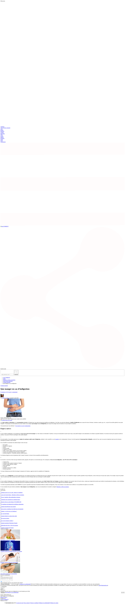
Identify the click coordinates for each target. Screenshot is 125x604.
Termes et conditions (34, 602)
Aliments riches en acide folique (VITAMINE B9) (11, 501)
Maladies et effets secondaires (9, 379)
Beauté (2, 130)
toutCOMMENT (6, 377)
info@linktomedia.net (103, 585)
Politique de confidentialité (44, 602)
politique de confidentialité (25, 584)
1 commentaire (14, 392)
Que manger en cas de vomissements (22, 425)
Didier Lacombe (5, 397)
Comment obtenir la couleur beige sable (9, 516)
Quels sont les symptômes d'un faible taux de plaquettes (12, 509)
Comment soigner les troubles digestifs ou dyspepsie (11, 551)
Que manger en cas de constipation (8, 540)
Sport (2, 140)
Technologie (3, 141)
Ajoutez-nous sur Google (7, 420)
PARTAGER (3, 368)
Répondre (3, 592)
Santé (2, 139)
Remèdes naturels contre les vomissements (9, 562)
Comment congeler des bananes (7, 527)
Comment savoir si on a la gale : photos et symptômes (12, 492)
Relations (2, 138)
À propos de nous (19, 602)
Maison (2, 137)
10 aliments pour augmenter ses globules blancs (10, 499)
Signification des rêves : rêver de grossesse (9, 525)
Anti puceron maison (5, 518)
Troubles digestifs (6, 382)
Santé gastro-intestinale (8, 381)
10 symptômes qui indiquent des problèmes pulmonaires (12, 504)
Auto (2, 129)
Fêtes (2, 134)
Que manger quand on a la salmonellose (9, 573)
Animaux (2, 126)
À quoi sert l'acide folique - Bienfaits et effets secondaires (12, 494)
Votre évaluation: (4, 582)
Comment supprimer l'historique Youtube (9, 523)
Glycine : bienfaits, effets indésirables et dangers (10, 497)
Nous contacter (27, 602)
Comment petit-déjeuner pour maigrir (8, 506)
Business (2, 131)
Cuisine (2, 132)
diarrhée (57, 439)
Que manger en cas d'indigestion (11, 592)
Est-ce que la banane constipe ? (7, 520)
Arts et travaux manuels (5, 127)
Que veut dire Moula (5, 513)
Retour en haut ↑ (4, 597)
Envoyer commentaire (5, 584)
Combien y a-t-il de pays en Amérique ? (9, 511)
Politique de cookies (54, 602)
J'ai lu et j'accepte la (21, 584)
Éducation (3, 133)
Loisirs (2, 136)
